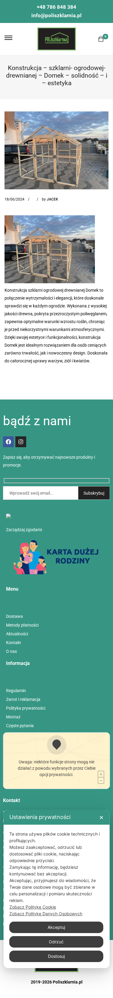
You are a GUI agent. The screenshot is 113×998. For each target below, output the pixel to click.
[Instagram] (20, 441)
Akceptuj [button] (56, 927)
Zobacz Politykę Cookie (32, 907)
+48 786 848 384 (56, 7)
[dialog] (56, 889)
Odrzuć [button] (56, 941)
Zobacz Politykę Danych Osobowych (45, 913)
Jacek (52, 199)
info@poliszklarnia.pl (56, 15)
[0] (101, 39)
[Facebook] (8, 441)
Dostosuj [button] (56, 956)
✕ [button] (101, 817)
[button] (8, 38)
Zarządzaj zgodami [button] (24, 529)
